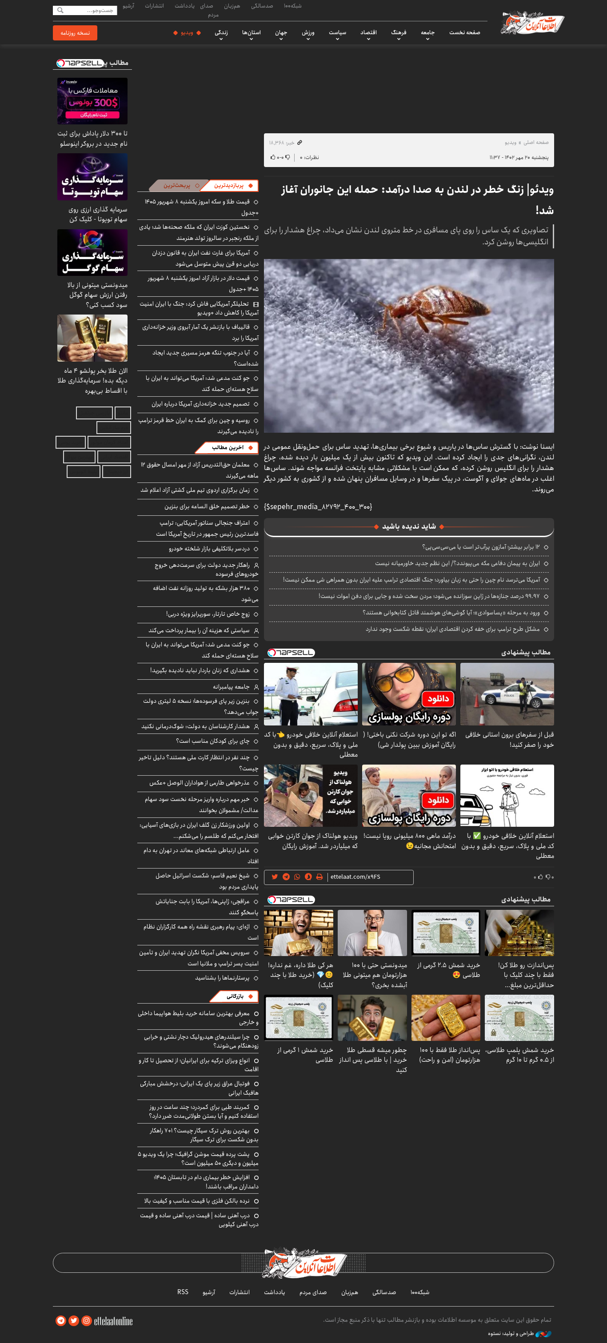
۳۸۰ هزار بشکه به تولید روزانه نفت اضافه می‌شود (206, 593)
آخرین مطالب (228, 447)
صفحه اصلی (536, 142)
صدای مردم (209, 10)
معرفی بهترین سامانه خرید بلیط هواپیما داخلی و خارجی (198, 1017)
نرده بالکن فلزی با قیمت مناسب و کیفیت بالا (197, 1201)
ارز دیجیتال (116, 471)
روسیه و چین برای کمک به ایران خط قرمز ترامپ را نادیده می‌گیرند (198, 425)
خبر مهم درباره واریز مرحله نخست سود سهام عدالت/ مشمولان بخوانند (202, 804)
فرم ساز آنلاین (114, 427)
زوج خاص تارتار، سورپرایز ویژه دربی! (208, 614)
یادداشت (185, 5)
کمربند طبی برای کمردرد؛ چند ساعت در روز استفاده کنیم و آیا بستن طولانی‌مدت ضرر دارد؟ (204, 1111)
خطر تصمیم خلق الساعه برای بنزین (207, 506)
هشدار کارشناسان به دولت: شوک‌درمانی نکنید (195, 726)
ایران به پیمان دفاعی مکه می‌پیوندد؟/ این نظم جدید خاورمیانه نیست (457, 563)
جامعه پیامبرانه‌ (231, 687)
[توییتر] (73, 1321)
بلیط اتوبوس (83, 471)
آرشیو (128, 5)
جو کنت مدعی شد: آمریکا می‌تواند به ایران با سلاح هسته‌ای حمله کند (202, 383)
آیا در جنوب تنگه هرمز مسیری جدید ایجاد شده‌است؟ (205, 358)
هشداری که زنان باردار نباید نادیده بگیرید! (200, 670)
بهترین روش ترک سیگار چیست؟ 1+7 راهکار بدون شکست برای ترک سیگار (204, 1135)
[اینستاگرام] (86, 1321)
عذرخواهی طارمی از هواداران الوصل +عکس (199, 783)
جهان (281, 32)
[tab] (234, 185)
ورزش (308, 32)
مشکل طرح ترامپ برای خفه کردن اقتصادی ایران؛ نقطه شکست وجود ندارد (453, 629)
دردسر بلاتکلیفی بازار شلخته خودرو (209, 549)
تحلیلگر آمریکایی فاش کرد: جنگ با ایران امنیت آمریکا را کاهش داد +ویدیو (199, 308)
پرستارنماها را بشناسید (222, 978)
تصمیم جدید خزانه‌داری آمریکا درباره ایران (201, 404)
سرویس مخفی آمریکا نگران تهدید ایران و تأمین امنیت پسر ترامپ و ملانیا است (199, 958)
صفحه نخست (464, 32)
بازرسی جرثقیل (94, 413)
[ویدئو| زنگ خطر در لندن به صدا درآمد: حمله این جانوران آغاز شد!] (409, 346)
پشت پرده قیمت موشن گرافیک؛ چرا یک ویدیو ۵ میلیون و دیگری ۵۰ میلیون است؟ (198, 1158)
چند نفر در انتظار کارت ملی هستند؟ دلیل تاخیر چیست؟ (199, 763)
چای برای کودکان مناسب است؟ (213, 741)
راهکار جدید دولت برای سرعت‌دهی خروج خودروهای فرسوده (207, 569)
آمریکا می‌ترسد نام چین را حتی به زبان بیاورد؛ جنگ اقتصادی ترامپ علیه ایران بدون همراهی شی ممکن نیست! (411, 580)
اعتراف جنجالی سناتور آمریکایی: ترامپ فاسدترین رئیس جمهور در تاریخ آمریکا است (207, 528)
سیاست (337, 32)
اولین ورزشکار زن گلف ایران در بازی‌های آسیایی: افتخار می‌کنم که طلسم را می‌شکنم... (199, 830)
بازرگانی (235, 996)
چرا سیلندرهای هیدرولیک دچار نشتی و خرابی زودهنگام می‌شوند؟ (201, 1041)
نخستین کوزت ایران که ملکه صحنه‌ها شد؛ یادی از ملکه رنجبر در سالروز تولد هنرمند (199, 232)
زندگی (221, 32)
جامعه (428, 32)
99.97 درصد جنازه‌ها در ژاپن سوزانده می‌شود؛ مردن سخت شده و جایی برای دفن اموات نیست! (429, 596)
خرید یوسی (71, 442)
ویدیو (187, 32)
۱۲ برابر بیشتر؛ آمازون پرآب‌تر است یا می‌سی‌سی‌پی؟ (481, 547)
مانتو (123, 413)
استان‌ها (251, 32)
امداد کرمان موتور (109, 442)
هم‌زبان (232, 5)
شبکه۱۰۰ (293, 5)
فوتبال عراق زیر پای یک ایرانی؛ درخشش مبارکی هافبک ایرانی (199, 1088)
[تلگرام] (61, 1321)
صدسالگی (262, 5)
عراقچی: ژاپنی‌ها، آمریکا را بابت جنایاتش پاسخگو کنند (207, 907)
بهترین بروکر (79, 457)
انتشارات (154, 5)
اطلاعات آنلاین (532, 22)
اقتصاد (368, 32)
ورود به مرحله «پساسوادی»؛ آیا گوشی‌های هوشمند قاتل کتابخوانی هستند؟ (451, 613)
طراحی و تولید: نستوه (511, 1334)
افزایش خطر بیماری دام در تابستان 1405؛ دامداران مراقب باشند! (206, 1181)
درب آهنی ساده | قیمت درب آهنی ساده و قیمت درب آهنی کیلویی (199, 1220)
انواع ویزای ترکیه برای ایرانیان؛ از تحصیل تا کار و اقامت (199, 1065)
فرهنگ (399, 32)
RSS (182, 1292)
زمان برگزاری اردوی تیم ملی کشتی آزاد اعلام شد (195, 490)
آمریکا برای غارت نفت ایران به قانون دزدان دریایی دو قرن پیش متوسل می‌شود (205, 258)
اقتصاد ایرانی (114, 457)
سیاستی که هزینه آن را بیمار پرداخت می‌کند (199, 630)
